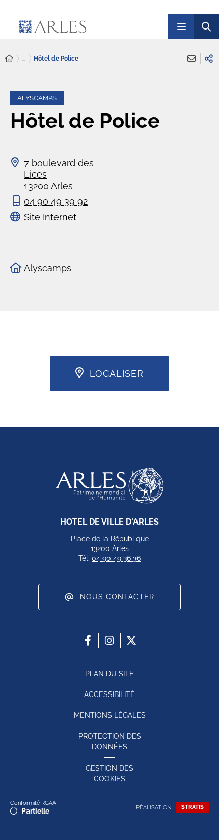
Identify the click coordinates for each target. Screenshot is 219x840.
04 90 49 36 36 (116, 558)
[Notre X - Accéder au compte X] (131, 640)
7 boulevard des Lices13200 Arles (59, 174)
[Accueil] (9, 58)
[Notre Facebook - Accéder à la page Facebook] (87, 640)
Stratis (192, 807)
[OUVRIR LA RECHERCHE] (206, 26)
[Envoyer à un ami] (191, 58)
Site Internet (50, 217)
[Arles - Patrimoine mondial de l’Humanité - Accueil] (109, 485)
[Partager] (208, 58)
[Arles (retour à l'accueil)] (83, 26)
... (23, 58)
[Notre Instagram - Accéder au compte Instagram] (109, 640)
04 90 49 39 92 (56, 201)
